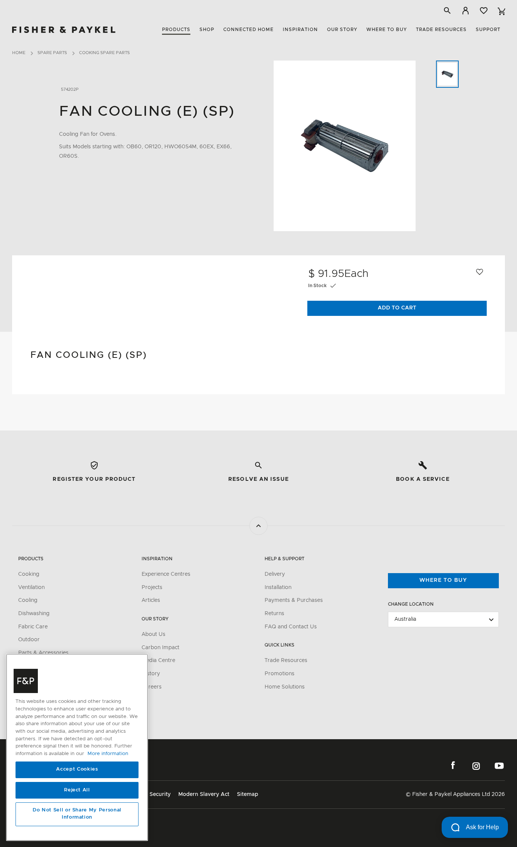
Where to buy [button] (386, 29)
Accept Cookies (77, 769)
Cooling (27, 600)
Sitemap (247, 794)
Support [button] (488, 29)
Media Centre (158, 660)
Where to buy (443, 580)
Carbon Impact (160, 647)
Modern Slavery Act (203, 794)
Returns (274, 613)
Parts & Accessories (43, 653)
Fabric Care (33, 626)
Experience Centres (166, 574)
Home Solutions (285, 687)
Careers (152, 687)
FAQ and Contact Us (291, 626)
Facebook (453, 765)
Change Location (411, 604)
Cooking (28, 574)
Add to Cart (397, 308)
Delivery (275, 574)
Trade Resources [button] (441, 29)
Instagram (476, 765)
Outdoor (29, 639)
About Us (153, 634)
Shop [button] (206, 29)
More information (107, 753)
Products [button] (176, 29)
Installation (278, 587)
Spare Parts (52, 53)
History (151, 673)
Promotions (279, 673)
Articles (151, 600)
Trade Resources (286, 660)
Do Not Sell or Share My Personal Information (77, 814)
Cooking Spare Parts (104, 53)
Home (18, 53)
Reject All (77, 790)
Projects (152, 587)
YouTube (499, 765)
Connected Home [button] (248, 29)
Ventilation (31, 587)
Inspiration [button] (300, 29)
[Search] (447, 10)
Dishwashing (34, 613)
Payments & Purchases (294, 600)
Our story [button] (342, 29)
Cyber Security (151, 794)
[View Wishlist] (483, 10)
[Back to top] (258, 526)
